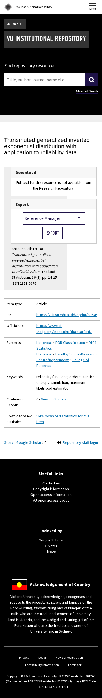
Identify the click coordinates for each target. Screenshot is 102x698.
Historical (44, 343)
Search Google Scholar (22, 442)
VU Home (12, 24)
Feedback (75, 665)
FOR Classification (70, 343)
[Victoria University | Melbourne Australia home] (8, 7)
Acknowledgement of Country (60, 585)
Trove (51, 552)
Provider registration (69, 657)
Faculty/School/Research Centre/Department (66, 357)
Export (22, 204)
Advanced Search (87, 91)
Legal (42, 657)
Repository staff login (80, 442)
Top (92, 694)
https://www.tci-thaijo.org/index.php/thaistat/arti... (64, 328)
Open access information (51, 495)
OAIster (51, 546)
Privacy (24, 657)
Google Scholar (51, 540)
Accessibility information (42, 665)
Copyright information (51, 489)
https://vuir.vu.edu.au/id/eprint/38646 (66, 315)
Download (26, 172)
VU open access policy (51, 500)
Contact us (51, 483)
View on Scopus (54, 399)
